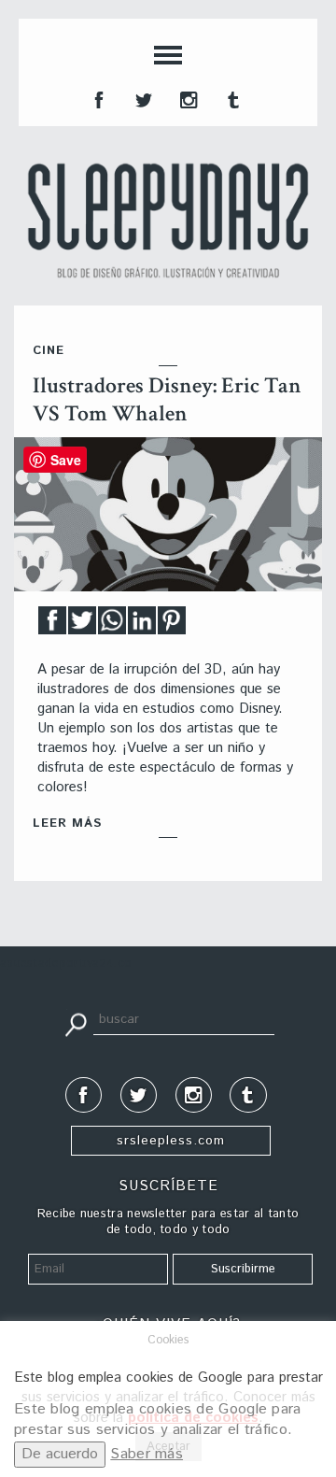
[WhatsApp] (112, 625)
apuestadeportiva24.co (66, 964)
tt (142, 98)
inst (186, 98)
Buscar (76, 1023)
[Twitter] (82, 625)
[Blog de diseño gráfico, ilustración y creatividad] (168, 220)
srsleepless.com (171, 1140)
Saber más (146, 1454)
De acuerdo (59, 1454)
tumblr (231, 98)
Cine (48, 351)
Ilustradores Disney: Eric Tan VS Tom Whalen (167, 399)
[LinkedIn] (142, 625)
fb (97, 98)
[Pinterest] (172, 625)
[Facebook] (52, 625)
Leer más (67, 823)
